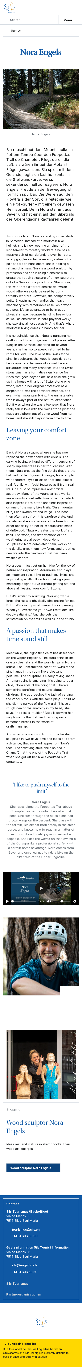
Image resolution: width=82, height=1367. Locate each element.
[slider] (23, 901)
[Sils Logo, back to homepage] (18, 7)
